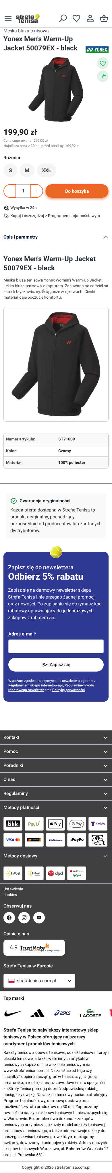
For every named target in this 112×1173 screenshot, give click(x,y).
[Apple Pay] (55, 823)
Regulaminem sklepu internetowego (35, 685)
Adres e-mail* (22, 634)
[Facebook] (9, 918)
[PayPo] (76, 840)
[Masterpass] (34, 840)
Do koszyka (77, 191)
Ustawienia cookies (9, 892)
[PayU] (34, 823)
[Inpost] (12, 873)
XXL (49, 171)
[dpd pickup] (76, 873)
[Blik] (12, 823)
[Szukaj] (62, 18)
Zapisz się (59, 664)
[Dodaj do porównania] (103, 76)
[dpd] (55, 873)
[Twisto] (97, 823)
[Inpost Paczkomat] (34, 873)
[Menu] (8, 18)
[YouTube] (39, 918)
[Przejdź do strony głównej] (28, 18)
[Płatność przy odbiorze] (97, 840)
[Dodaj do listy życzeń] (103, 63)
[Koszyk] (104, 18)
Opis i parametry (20, 237)
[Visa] (12, 840)
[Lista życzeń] (76, 18)
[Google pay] (76, 823)
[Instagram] (24, 918)
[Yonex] (97, 49)
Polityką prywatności (68, 690)
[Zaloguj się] (90, 18)
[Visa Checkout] (55, 840)
